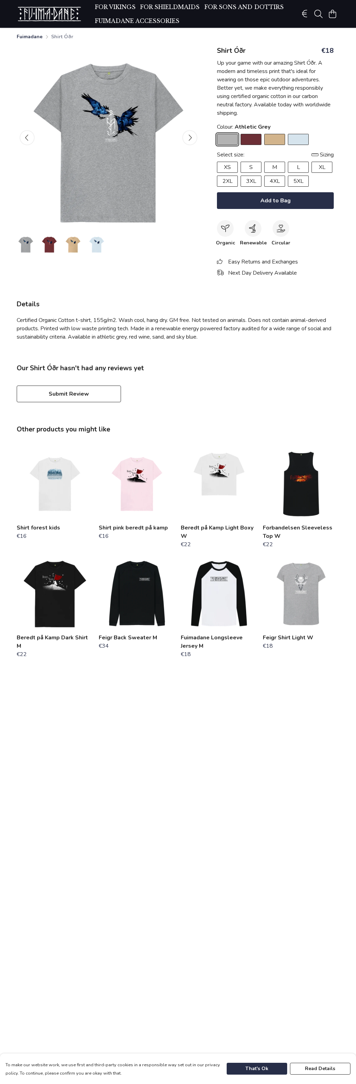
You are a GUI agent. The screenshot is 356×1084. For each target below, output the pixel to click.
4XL (275, 181)
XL (322, 167)
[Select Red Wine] (251, 139)
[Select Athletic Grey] (227, 139)
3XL (251, 181)
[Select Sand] (274, 139)
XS (227, 167)
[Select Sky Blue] (298, 139)
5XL (298, 181)
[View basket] (332, 14)
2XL (227, 181)
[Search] (318, 14)
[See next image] (190, 138)
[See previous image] (27, 138)
